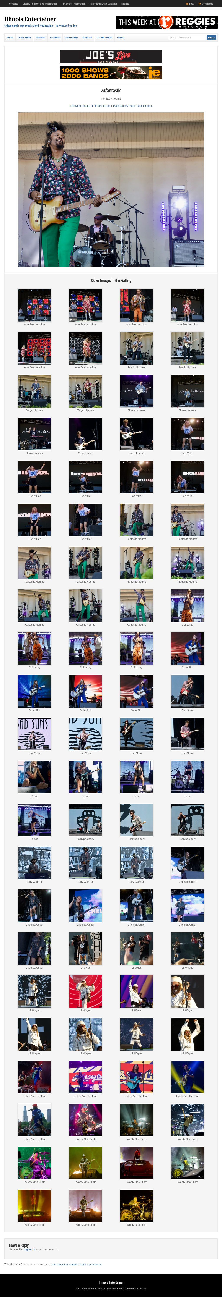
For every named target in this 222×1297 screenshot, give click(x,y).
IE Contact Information (73, 3)
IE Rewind (55, 37)
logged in (29, 1249)
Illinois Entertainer (30, 19)
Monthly (87, 37)
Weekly (120, 37)
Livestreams (71, 37)
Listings (125, 3)
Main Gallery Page (124, 105)
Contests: (13, 3)
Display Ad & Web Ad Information (40, 3)
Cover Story (24, 37)
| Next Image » (144, 105)
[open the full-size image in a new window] (111, 266)
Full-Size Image (101, 105)
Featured (40, 37)
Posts (191, 3)
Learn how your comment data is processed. (76, 1264)
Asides (10, 37)
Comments (207, 3)
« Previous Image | (81, 105)
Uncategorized (104, 37)
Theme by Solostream (134, 1288)
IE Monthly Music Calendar (103, 3)
